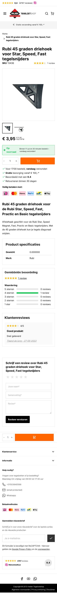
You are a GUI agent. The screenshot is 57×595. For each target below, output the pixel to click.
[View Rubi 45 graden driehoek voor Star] (7, 128)
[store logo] (23, 13)
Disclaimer (51, 590)
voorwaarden (44, 549)
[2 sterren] (12, 377)
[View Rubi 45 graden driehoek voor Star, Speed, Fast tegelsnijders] (19, 128)
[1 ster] (8, 377)
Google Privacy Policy (22, 549)
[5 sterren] (25, 377)
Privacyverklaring (38, 590)
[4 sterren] (21, 377)
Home (4, 33)
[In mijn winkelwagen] (37, 160)
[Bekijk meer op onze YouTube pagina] (28, 579)
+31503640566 (14, 484)
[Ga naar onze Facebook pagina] (22, 579)
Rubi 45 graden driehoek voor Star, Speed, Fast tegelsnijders (28, 38)
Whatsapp (11, 495)
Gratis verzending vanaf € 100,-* (30, 25)
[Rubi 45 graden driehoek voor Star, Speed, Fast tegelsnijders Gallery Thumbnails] (13, 128)
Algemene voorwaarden (21, 590)
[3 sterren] (17, 377)
